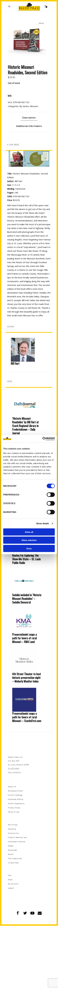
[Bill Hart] (29, 350)
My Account (13, 884)
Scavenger (12, 850)
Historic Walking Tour (17, 837)
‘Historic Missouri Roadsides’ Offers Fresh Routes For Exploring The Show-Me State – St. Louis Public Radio (26, 555)
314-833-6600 (13, 768)
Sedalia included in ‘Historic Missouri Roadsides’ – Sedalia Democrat (26, 598)
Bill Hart (15, 363)
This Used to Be (15, 858)
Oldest (11, 846)
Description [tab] (29, 117)
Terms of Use (13, 812)
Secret (11, 854)
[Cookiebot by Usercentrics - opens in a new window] (42, 439)
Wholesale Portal (15, 791)
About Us (12, 787)
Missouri (34, 106)
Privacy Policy (14, 808)
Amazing (12, 829)
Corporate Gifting (15, 799)
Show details (42, 523)
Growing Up (13, 833)
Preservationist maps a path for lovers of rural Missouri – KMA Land (24, 638)
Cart (9, 875)
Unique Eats (13, 863)
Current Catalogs (15, 795)
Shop (10, 880)
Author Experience (16, 804)
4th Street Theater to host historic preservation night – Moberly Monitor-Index (26, 677)
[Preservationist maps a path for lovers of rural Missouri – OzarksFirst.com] (29, 700)
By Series (24, 106)
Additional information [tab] (29, 126)
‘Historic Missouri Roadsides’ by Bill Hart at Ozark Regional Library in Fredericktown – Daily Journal (25, 425)
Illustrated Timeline (16, 842)
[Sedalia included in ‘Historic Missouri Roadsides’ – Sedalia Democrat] (29, 581)
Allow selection (29, 540)
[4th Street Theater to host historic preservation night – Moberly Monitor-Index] (29, 660)
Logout (11, 888)
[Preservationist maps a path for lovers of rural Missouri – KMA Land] (29, 621)
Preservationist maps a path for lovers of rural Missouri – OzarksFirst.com (26, 717)
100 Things (12, 825)
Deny (29, 548)
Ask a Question (14, 772)
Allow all (29, 532)
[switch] (51, 494)
